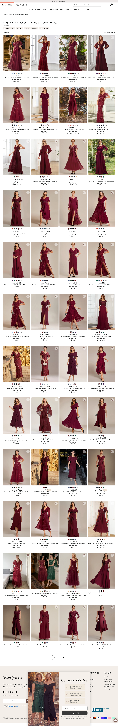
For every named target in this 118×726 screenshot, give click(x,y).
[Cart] (111, 5)
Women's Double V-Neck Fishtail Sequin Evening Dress (45, 77)
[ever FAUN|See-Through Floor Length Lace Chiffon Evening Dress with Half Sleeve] (101, 157)
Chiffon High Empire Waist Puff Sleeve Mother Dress (45, 181)
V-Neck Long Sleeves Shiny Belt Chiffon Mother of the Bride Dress (16, 285)
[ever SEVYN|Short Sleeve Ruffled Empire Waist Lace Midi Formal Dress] (73, 312)
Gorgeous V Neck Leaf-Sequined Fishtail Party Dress (101, 129)
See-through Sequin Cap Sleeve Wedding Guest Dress (44, 593)
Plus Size (27, 28)
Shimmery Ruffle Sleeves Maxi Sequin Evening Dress (17, 129)
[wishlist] (107, 5)
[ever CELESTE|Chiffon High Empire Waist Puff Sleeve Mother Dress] (45, 157)
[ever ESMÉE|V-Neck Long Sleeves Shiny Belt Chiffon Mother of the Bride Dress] (16, 260)
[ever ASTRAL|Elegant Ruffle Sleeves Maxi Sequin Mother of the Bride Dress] (16, 467)
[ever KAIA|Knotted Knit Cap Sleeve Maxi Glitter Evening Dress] (101, 467)
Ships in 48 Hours (44, 28)
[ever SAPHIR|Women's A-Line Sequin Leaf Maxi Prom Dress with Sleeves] (16, 53)
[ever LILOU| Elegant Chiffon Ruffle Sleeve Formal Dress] (73, 467)
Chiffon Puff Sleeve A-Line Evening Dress (45, 644)
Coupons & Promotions (109, 684)
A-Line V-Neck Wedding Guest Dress (16, 543)
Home (4, 14)
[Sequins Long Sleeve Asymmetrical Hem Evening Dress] (73, 623)
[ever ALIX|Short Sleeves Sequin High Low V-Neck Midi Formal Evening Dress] (101, 260)
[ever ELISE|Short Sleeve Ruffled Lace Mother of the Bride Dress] (101, 208)
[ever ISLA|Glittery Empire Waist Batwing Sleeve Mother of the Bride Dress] (45, 415)
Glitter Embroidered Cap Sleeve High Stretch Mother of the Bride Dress (73, 595)
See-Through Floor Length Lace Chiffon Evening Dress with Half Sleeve (101, 181)
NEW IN (31, 9)
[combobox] (88, 5)
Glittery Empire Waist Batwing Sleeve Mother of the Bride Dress (45, 440)
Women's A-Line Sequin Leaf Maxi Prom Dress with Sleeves (17, 78)
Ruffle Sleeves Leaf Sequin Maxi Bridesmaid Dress (16, 595)
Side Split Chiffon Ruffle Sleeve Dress (44, 336)
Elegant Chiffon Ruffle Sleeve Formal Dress (73, 491)
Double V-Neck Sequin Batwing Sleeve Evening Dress (45, 491)
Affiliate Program (108, 689)
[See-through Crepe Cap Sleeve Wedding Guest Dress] (16, 623)
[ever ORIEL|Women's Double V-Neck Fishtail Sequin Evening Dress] (45, 53)
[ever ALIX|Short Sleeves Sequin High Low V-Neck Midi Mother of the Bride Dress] (45, 260)
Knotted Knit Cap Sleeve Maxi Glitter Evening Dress (101, 491)
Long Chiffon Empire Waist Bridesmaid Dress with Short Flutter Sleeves (73, 78)
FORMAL (45, 9)
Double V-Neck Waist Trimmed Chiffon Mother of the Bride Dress (73, 440)
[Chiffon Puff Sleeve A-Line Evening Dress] (45, 623)
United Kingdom (20, 718)
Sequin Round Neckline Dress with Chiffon (101, 336)
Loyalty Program (108, 679)
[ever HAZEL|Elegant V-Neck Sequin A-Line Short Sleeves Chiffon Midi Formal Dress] (101, 519)
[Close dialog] (89, 673)
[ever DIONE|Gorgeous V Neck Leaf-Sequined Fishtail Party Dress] (101, 105)
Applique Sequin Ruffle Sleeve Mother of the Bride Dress (101, 593)
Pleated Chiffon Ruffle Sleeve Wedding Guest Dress (73, 388)
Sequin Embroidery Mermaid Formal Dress (17, 388)
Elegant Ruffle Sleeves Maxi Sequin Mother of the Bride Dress (17, 492)
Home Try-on (107, 676)
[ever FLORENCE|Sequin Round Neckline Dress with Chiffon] (101, 312)
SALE (82, 9)
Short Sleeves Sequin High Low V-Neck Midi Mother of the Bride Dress (44, 285)
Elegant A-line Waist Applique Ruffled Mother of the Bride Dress (73, 285)
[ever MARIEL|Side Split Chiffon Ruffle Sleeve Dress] (45, 312)
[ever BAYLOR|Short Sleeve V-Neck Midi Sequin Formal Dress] (101, 415)
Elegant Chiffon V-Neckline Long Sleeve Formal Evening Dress (101, 78)
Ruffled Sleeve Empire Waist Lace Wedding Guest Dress (101, 388)
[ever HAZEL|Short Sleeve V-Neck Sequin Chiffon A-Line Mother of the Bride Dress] (73, 157)
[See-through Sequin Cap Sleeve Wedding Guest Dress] (45, 571)
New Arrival (19, 28)
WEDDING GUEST (53, 9)
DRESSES (62, 9)
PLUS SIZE (76, 9)
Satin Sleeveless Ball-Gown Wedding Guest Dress (101, 645)
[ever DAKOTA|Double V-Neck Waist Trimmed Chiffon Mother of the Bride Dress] (73, 415)
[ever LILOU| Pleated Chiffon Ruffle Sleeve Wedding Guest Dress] (73, 364)
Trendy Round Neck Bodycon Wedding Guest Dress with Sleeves (45, 129)
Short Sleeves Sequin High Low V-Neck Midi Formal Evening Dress (101, 285)
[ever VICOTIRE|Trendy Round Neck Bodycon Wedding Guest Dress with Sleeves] (45, 105)
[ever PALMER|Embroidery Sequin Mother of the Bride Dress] (45, 364)
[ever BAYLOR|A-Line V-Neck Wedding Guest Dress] (16, 519)
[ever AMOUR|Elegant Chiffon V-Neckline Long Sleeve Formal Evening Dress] (101, 53)
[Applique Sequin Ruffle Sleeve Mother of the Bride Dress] (101, 571)
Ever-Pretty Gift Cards (109, 686)
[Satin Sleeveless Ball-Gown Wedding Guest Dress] (101, 623)
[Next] (63, 657)
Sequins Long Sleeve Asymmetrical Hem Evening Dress (73, 644)
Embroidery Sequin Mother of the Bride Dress (45, 388)
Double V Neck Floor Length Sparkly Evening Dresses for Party (17, 181)
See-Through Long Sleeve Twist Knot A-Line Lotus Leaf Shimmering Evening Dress (45, 543)
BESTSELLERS (38, 9)
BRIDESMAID (69, 9)
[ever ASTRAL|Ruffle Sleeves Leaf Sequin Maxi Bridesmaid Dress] (16, 571)
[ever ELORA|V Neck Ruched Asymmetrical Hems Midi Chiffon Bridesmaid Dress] (73, 105)
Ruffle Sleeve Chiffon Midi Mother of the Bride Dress (17, 440)
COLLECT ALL (74, 713)
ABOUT (87, 9)
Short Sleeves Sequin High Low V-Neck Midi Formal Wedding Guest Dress (17, 336)
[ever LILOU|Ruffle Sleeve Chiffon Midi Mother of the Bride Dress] (16, 415)
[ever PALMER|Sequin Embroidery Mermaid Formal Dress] (16, 364)
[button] (28, 37)
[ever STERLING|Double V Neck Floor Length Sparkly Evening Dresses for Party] (16, 157)
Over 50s (34, 28)
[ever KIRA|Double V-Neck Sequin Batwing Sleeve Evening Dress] (45, 467)
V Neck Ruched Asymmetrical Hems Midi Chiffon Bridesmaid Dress (73, 129)
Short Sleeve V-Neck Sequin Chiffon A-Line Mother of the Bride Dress (73, 181)
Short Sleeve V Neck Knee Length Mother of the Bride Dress (45, 233)
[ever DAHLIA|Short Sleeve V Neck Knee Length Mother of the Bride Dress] (45, 208)
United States (12, 718)
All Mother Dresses (9, 28)
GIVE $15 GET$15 (108, 681)
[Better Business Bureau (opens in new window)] (102, 710)
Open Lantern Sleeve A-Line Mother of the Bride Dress (73, 233)
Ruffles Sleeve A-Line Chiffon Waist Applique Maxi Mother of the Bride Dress (16, 233)
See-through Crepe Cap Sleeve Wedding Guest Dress (16, 644)
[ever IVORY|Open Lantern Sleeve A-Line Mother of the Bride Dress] (73, 208)
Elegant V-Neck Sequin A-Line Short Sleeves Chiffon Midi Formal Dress (101, 543)
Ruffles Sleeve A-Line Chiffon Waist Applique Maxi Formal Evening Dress (73, 543)
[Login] (103, 5)
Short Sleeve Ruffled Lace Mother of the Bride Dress (101, 233)
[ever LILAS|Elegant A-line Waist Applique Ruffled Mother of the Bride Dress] (73, 260)
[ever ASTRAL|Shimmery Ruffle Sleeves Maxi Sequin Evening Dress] (16, 105)
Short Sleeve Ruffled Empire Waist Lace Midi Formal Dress (73, 336)
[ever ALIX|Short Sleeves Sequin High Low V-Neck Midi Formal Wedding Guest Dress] (16, 312)
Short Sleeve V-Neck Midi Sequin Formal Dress (101, 439)
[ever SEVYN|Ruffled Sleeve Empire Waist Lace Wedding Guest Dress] (101, 364)
